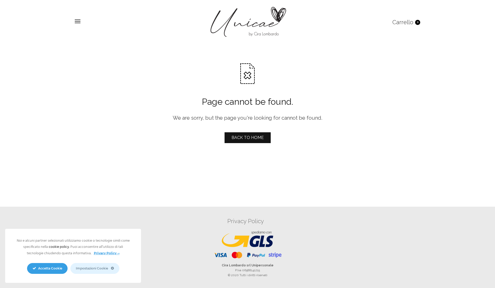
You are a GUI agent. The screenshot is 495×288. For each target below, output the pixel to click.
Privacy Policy (245, 221)
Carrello (405, 22)
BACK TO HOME (248, 137)
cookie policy (59, 247)
